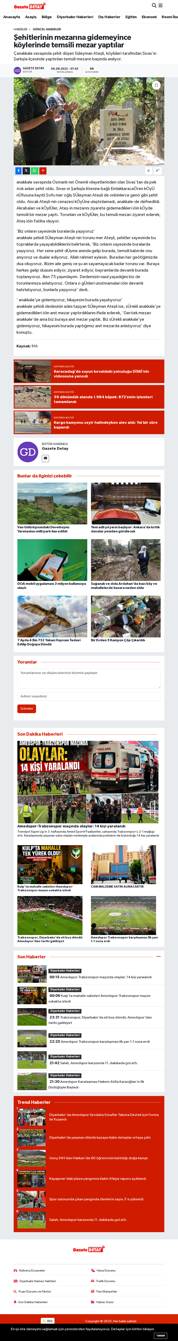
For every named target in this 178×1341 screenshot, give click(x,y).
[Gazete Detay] (27, 452)
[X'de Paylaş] (26, 170)
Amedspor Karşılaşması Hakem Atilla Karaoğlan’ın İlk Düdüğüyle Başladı (96, 1084)
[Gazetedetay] (30, 6)
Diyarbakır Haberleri (75, 17)
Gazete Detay (55, 449)
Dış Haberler (109, 17)
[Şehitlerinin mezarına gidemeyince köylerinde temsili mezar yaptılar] (89, 121)
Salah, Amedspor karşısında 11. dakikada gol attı (93, 1063)
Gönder (26, 709)
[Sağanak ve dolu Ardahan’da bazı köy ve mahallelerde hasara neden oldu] (126, 560)
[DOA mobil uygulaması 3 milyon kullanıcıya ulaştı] (52, 560)
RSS (50, 1321)
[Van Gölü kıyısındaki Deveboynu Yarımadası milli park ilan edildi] (52, 503)
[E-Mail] (45, 458)
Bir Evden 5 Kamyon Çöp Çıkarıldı (118, 640)
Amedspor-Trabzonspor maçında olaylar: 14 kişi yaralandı (100, 977)
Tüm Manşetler (106, 1291)
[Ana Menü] (160, 6)
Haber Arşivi (105, 1302)
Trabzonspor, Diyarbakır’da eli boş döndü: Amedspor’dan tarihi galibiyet (100, 1020)
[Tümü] (159, 957)
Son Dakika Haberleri (33, 1302)
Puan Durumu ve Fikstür (35, 1291)
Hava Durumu (106, 1270)
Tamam (160, 1336)
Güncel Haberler (47, 29)
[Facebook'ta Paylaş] (18, 170)
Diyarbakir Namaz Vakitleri (38, 1281)
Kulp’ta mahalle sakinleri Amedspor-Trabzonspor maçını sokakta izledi (99, 998)
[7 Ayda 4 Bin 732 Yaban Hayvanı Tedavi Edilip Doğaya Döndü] (52, 616)
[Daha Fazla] (42, 170)
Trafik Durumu (105, 1281)
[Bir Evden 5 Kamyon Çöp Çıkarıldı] (126, 616)
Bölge (47, 17)
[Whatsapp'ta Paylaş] (34, 170)
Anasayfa (11, 17)
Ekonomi (149, 17)
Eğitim (131, 17)
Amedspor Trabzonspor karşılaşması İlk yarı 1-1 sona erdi (99, 1042)
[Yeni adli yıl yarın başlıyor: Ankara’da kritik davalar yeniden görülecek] (126, 503)
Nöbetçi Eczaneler (32, 1270)
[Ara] (154, 6)
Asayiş (30, 17)
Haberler (20, 29)
